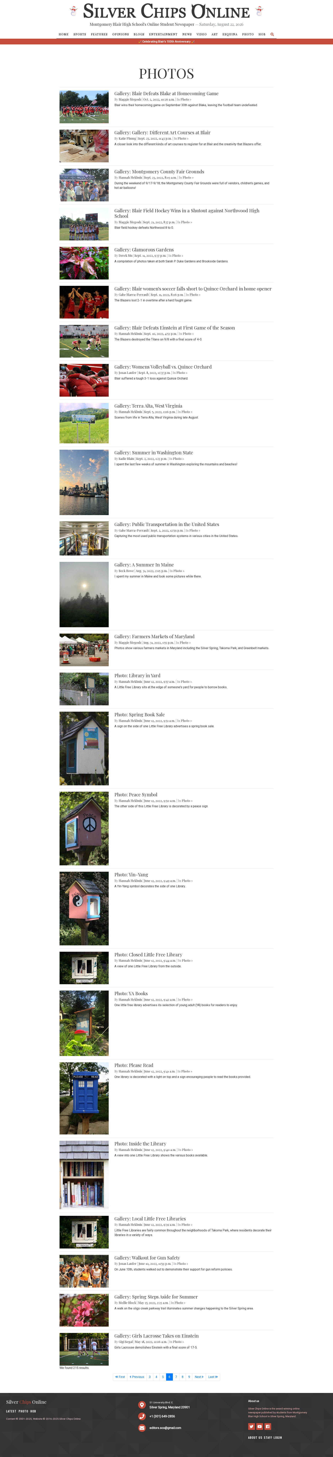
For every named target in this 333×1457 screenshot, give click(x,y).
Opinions (120, 34)
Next (198, 1377)
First (121, 1377)
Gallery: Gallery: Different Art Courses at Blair (162, 132)
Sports (80, 34)
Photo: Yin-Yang (131, 874)
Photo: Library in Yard (137, 675)
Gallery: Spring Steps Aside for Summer (156, 1297)
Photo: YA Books (131, 993)
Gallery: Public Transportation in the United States (166, 524)
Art (215, 34)
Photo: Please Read (133, 1065)
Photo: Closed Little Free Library (148, 954)
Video (202, 34)
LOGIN (278, 1437)
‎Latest (11, 1411)
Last (211, 1377)
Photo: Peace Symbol (135, 794)
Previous (137, 1377)
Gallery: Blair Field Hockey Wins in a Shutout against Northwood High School (186, 213)
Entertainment (163, 34)
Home (64, 34)
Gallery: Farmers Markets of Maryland (154, 636)
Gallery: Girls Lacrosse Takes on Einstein (156, 1336)
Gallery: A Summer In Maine (144, 564)
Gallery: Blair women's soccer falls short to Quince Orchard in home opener (193, 288)
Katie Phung (127, 138)
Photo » (186, 99)
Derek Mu (125, 256)
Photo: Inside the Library (140, 1143)
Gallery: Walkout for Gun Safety (147, 1257)
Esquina (230, 34)
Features (99, 34)
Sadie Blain (126, 459)
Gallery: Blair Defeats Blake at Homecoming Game (166, 93)
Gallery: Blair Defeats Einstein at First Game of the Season (174, 327)
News (187, 34)
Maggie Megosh (130, 99)
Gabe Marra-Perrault (134, 295)
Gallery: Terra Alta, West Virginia (148, 406)
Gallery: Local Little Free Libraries (150, 1218)
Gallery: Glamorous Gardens (144, 249)
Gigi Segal (126, 1342)
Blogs (139, 34)
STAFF (268, 1437)
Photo (248, 34)
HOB (262, 34)
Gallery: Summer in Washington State (153, 452)
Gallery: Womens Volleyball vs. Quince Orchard (163, 367)
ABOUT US (255, 1437)
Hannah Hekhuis (130, 177)
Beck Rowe (126, 571)
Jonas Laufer (127, 373)
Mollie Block (127, 1303)
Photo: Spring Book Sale (139, 714)
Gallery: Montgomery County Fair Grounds (159, 171)
